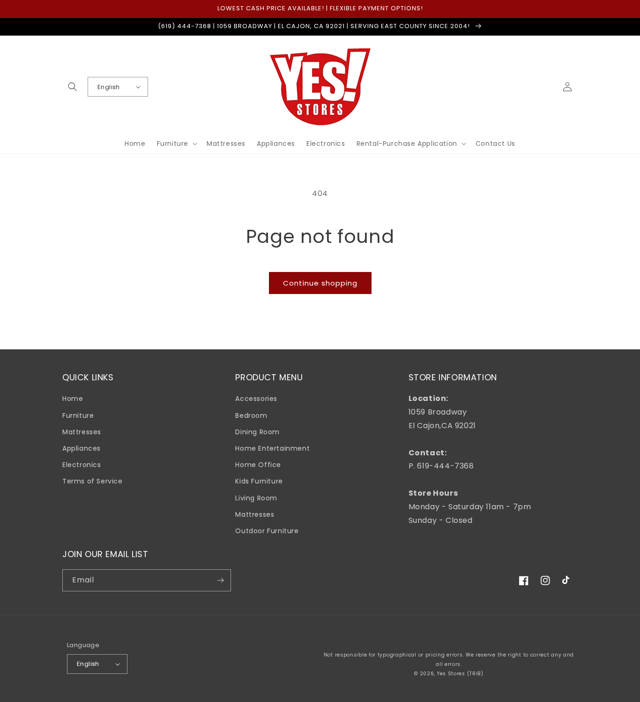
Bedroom (251, 415)
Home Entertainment (272, 448)
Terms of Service (92, 481)
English (108, 87)
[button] (72, 86)
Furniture (78, 415)
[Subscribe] (220, 580)
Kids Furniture (259, 481)
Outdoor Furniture (266, 531)
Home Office (258, 464)
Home (72, 398)
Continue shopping (320, 283)
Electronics (81, 464)
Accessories (256, 398)
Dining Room (257, 432)
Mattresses (81, 432)
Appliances (81, 448)
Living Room (256, 498)
